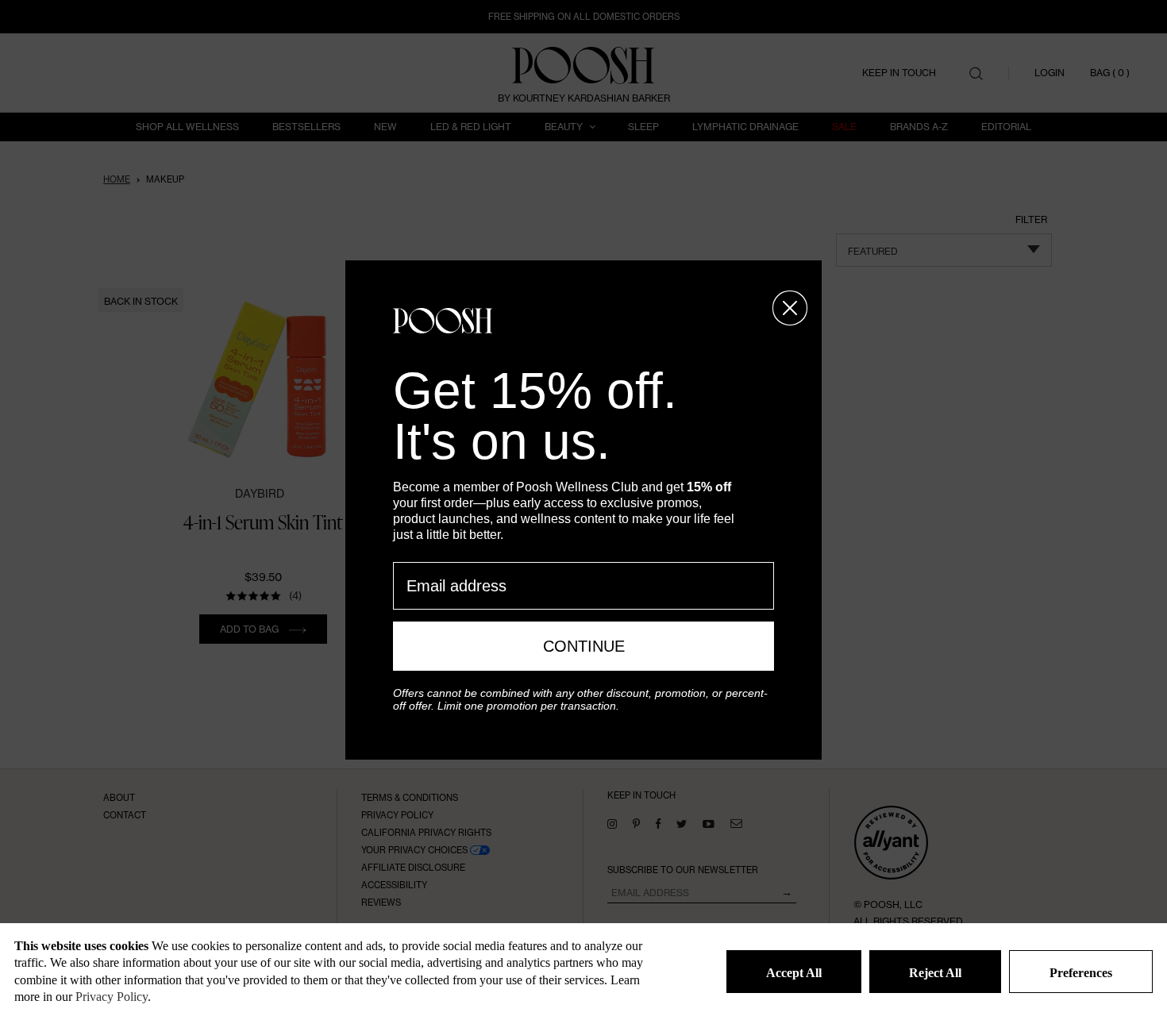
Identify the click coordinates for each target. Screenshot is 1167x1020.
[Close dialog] (790, 308)
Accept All (794, 973)
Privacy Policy (111, 996)
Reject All (935, 973)
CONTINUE (584, 646)
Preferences (1081, 973)
